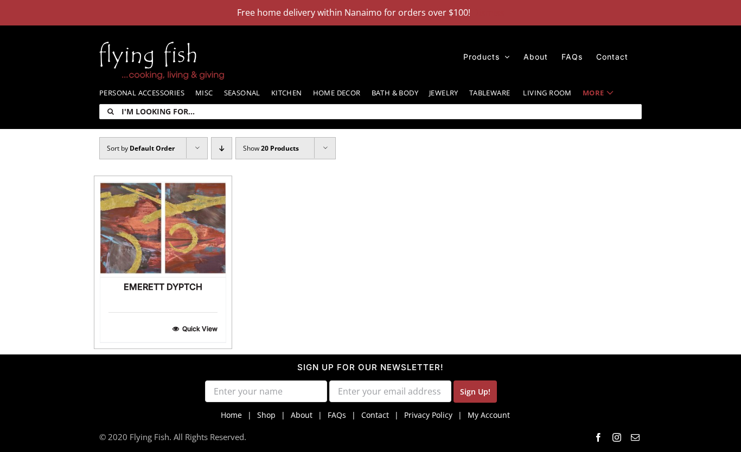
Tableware (489, 93)
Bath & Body (395, 93)
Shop (266, 415)
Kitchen (286, 93)
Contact (375, 415)
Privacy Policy (428, 415)
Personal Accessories (141, 93)
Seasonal (242, 93)
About (301, 415)
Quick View (200, 329)
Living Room (547, 93)
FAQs (337, 415)
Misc (204, 93)
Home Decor (337, 93)
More (593, 93)
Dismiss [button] (488, 12)
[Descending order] (221, 148)
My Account (489, 415)
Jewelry (443, 93)
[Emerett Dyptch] (163, 229)
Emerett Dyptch (163, 286)
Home (231, 415)
